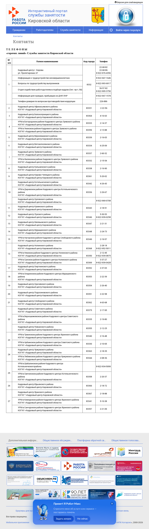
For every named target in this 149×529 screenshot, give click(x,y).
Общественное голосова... (125, 440)
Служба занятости (70, 29)
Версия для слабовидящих (130, 2)
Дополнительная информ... (23, 440)
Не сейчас (82, 519)
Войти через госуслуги (128, 30)
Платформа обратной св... (91, 440)
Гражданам (19, 29)
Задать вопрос (63, 519)
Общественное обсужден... (57, 440)
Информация (96, 29)
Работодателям (44, 29)
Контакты (18, 36)
